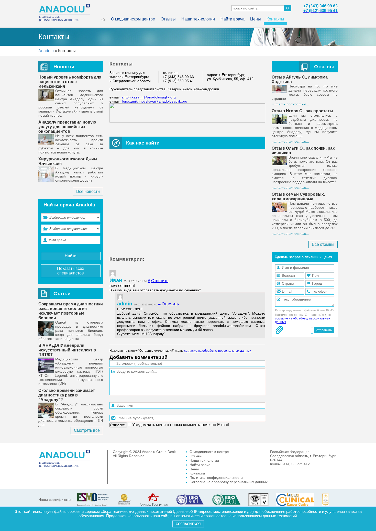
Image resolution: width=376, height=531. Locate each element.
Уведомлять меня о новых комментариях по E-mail (180, 425)
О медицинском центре (133, 19)
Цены (255, 19)
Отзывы (168, 19)
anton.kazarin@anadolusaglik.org (148, 97)
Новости (63, 66)
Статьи (62, 293)
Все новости (88, 191)
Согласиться (188, 524)
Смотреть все (87, 430)
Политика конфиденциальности (216, 477)
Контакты (275, 19)
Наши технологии (198, 19)
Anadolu (46, 51)
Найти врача (232, 19)
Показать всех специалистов (70, 270)
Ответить (159, 281)
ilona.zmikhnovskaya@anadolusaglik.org (154, 101)
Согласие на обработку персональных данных (229, 482)
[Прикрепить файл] (279, 330)
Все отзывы (323, 244)
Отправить (118, 425)
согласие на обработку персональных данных (217, 350)
